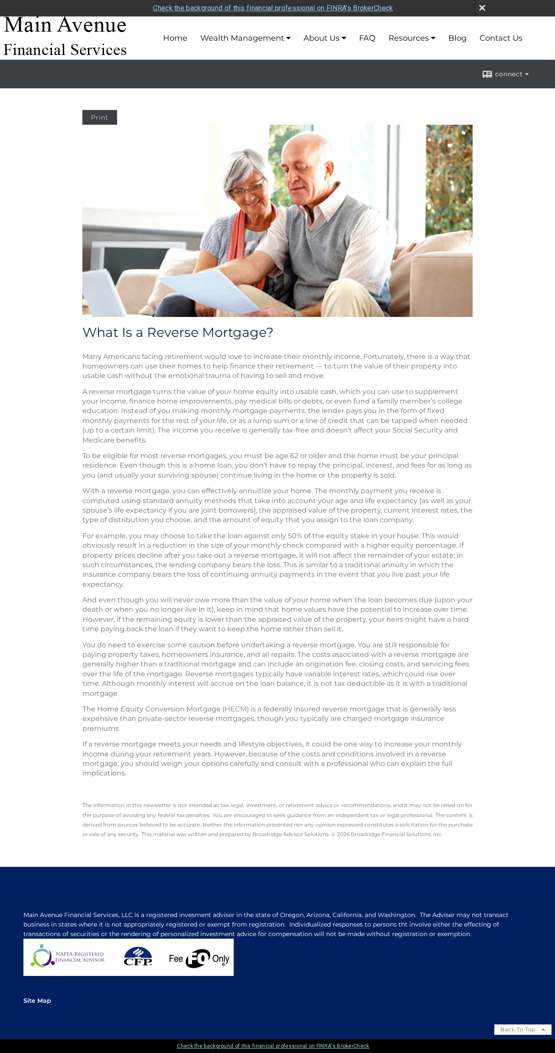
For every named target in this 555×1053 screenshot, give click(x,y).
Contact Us (501, 38)
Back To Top (518, 1029)
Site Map (37, 1001)
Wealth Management (242, 38)
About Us (322, 38)
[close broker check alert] (482, 7)
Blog (457, 38)
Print (99, 117)
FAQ (367, 38)
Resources (408, 38)
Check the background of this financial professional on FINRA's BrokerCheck (273, 8)
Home (175, 38)
